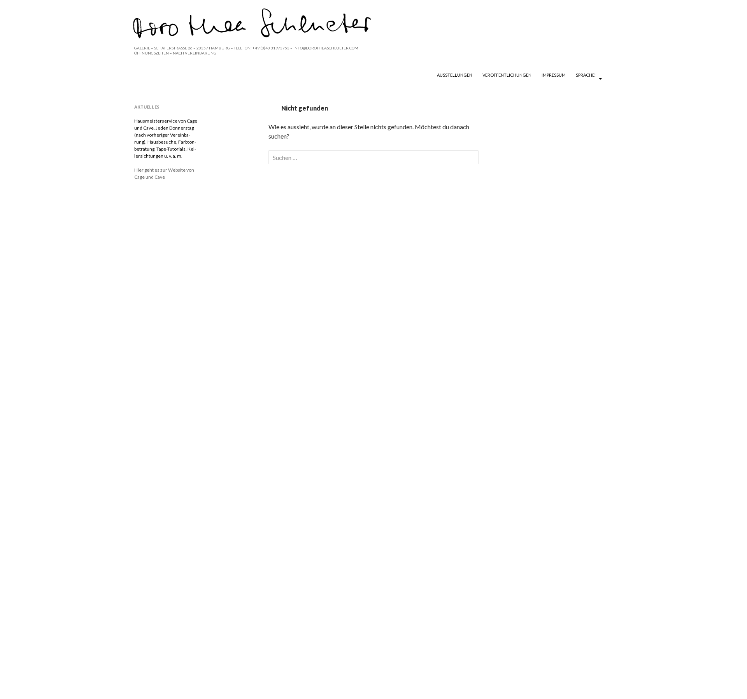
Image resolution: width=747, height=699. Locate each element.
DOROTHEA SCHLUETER (179, 74)
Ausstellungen (454, 74)
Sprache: (586, 74)
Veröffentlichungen (506, 74)
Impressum (554, 74)
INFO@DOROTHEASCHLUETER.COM (325, 48)
